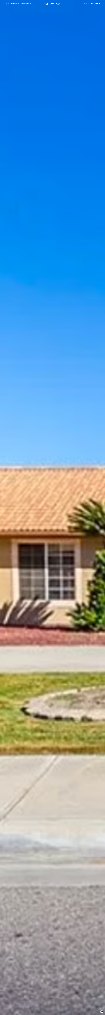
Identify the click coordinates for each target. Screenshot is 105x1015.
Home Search (25, 3)
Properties (14, 3)
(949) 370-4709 (95, 3)
